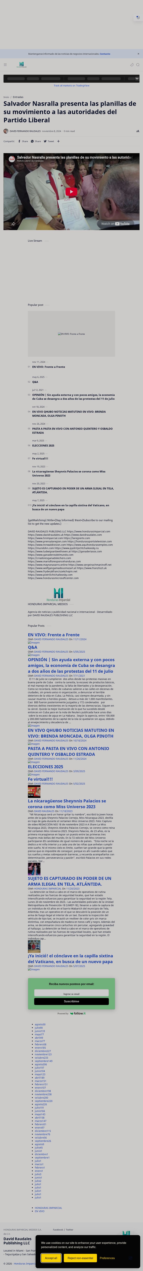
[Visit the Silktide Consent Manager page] (130, 1258)
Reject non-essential (80, 1258)
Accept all (51, 1258)
